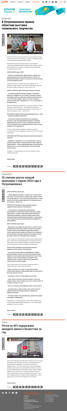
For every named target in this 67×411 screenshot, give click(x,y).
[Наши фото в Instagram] (49, 2)
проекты (20, 2)
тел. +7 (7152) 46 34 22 (49, 398)
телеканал (26, 396)
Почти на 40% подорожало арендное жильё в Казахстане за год (22, 329)
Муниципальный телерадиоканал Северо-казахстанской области (32, 393)
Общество (4, 322)
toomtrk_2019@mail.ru (49, 401)
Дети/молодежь (6, 18)
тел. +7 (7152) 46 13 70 (49, 397)
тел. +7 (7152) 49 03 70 (49, 400)
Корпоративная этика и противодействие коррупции (31, 400)
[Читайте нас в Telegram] (56, 2)
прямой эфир (35, 2)
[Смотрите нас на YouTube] (53, 2)
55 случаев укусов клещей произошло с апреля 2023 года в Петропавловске (21, 181)
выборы (27, 2)
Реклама (26, 398)
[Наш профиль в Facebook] (46, 2)
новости (12, 2)
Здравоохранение (6, 174)
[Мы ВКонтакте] (43, 2)
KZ (61, 2)
